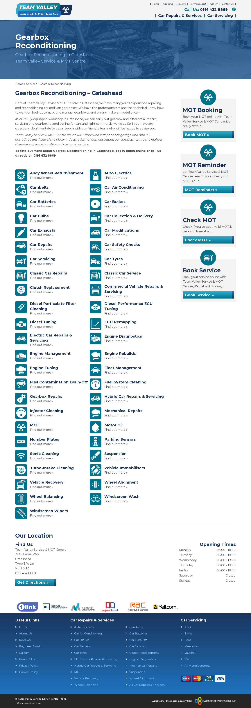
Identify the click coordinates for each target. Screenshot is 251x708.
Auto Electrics (84, 627)
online (141, 151)
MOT (77, 672)
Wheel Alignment (141, 678)
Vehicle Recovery (86, 678)
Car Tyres (80, 652)
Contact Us (228, 3)
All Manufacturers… (197, 665)
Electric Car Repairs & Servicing (95, 659)
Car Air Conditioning (88, 633)
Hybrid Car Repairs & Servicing (95, 665)
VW (186, 659)
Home (156, 3)
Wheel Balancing (86, 684)
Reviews (181, 3)
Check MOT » (198, 240)
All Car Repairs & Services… (147, 684)
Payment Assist (198, 3)
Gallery (214, 3)
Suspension (137, 672)
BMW (188, 633)
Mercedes (191, 646)
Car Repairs (82, 646)
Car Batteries (138, 633)
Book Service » (199, 295)
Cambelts (136, 627)
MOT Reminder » (201, 190)
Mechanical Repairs (143, 665)
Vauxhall (190, 652)
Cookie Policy (28, 672)
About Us (168, 3)
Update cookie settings (29, 703)
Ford (187, 640)
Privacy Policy (28, 665)
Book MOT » (197, 135)
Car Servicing (220, 15)
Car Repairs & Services (180, 15)
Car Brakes (81, 640)
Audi (187, 627)
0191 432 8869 (206, 9)
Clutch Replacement (144, 652)
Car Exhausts (138, 640)
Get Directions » (33, 582)
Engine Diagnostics (142, 659)
